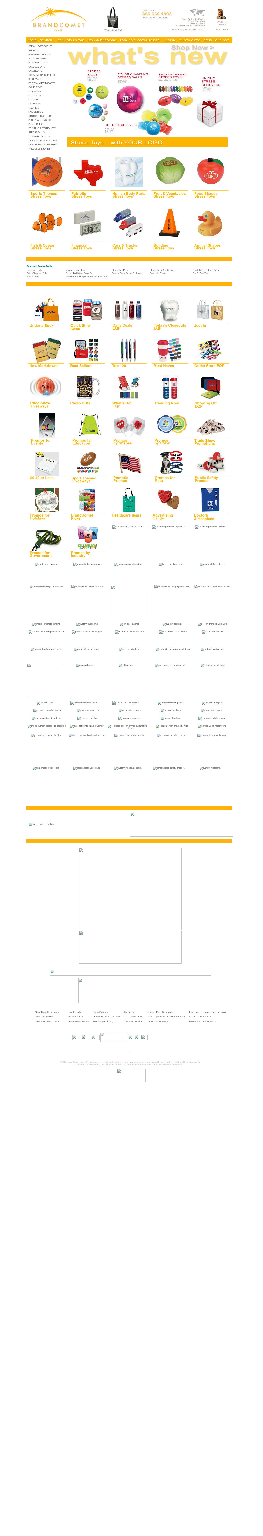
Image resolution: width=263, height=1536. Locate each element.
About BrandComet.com (47, 1012)
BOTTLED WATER (37, 58)
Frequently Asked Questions (107, 1016)
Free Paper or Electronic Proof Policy (166, 1016)
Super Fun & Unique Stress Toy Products (86, 276)
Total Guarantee (76, 1016)
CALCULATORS (36, 67)
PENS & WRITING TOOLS (41, 120)
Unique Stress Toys (76, 270)
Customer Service (133, 1021)
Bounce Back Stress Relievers (127, 273)
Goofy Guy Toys (201, 273)
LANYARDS (34, 103)
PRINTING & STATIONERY (42, 128)
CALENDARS (35, 71)
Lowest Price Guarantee (160, 1012)
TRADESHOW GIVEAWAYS (42, 140)
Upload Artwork (100, 1012)
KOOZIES (33, 99)
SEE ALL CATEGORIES (40, 46)
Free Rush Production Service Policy (207, 1012)
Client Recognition (44, 1016)
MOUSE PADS (35, 112)
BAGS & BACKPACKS (39, 54)
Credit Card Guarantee (200, 1016)
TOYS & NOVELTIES (39, 136)
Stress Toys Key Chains (162, 270)
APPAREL (33, 50)
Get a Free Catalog (133, 1016)
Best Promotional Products (202, 1021)
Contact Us (129, 1012)
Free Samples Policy (103, 1021)
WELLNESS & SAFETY (40, 148)
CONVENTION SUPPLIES (41, 75)
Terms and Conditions (79, 1021)
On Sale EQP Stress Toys (206, 270)
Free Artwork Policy (158, 1021)
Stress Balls (32, 276)
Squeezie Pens (157, 273)
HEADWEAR (34, 91)
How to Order (75, 1012)
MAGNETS (33, 107)
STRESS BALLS (36, 132)
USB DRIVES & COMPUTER (42, 144)
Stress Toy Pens (120, 270)
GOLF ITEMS (35, 87)
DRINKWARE (35, 79)
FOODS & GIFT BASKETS (41, 83)
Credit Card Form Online (47, 1021)
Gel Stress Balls (35, 270)
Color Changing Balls (37, 273)
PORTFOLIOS (35, 124)
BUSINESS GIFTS (37, 62)
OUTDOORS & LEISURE (41, 116)
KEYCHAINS (34, 95)
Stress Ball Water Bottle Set (79, 273)
